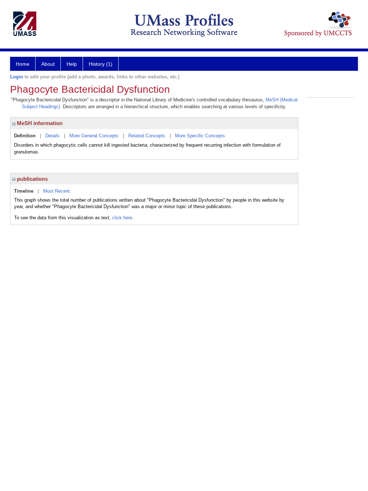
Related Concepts (146, 135)
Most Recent (56, 191)
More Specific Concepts (200, 135)
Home (22, 64)
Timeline (23, 191)
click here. (123, 217)
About (48, 64)
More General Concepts (94, 135)
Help (71, 64)
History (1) (100, 64)
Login (16, 76)
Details (52, 135)
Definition (25, 135)
